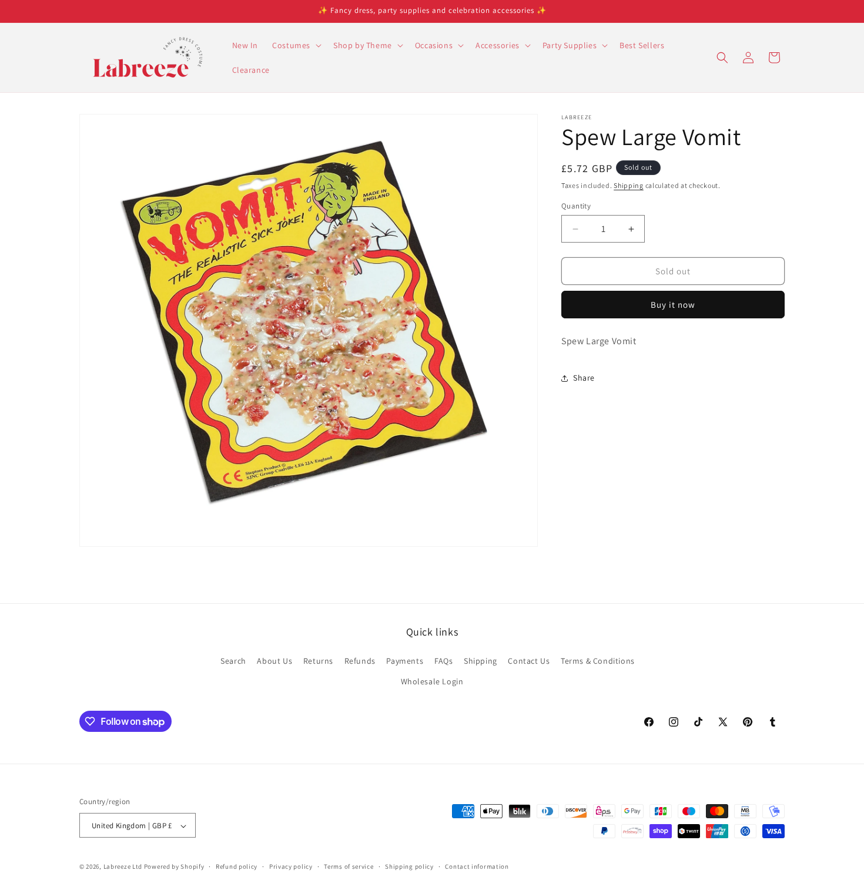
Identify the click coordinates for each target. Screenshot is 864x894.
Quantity (576, 206)
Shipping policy (409, 866)
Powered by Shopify (174, 867)
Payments (404, 661)
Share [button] (584, 377)
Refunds (360, 661)
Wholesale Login (432, 681)
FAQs (443, 661)
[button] (295, 45)
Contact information (476, 866)
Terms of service (348, 866)
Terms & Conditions (598, 661)
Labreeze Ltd (122, 867)
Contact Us (529, 661)
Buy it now (673, 305)
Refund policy (236, 866)
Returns (318, 661)
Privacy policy (291, 866)
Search (233, 661)
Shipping (629, 185)
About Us (274, 661)
